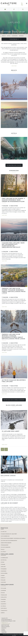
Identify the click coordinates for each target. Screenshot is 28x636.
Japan (3, 575)
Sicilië (3, 592)
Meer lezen (4, 444)
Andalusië (4, 594)
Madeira (4, 599)
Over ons (4, 531)
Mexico (3, 577)
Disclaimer (3, 627)
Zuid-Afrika (4, 573)
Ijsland (3, 580)
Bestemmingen (6, 31)
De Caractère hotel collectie (14, 165)
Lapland (4, 582)
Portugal (4, 559)
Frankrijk (4, 568)
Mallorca (4, 597)
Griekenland (5, 557)
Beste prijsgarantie (6, 542)
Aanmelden (14, 635)
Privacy (3, 629)
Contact (4, 551)
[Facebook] (14, 9)
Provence (4, 608)
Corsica (4, 606)
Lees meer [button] (14, 65)
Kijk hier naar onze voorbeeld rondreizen (14, 399)
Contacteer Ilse (14, 39)
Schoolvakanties (6, 547)
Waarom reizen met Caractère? (9, 533)
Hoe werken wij (5, 536)
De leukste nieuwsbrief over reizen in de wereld (13, 538)
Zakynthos (4, 610)
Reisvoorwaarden (5, 626)
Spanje (3, 564)
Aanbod (3, 630)
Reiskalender (5, 545)
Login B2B (3, 632)
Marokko (4, 571)
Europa (14, 31)
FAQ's (3, 549)
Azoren (3, 601)
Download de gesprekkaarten (9, 540)
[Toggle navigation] (26, 3)
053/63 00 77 (4, 622)
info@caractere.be (5, 623)
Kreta (3, 612)
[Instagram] (23, 9)
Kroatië (3, 566)
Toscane (4, 588)
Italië (3, 562)
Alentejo (4, 603)
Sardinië (4, 590)
